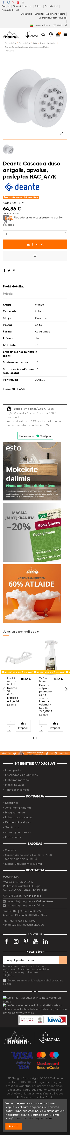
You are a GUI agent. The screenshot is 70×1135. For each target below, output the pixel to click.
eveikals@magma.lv (20, 901)
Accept (13, 1126)
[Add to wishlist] (35, 256)
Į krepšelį (38, 244)
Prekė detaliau (13, 286)
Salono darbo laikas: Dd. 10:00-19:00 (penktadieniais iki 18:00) (28, 856)
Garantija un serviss (18, 832)
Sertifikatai (12, 827)
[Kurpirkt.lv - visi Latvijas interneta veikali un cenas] (35, 999)
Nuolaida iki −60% (10, 10)
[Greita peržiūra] (21, 674)
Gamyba (6, 6)
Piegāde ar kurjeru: (26, 217)
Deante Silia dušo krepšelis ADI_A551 (13, 694)
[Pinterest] (14, 270)
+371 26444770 (12, 889)
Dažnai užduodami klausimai (53, 18)
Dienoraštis (26, 14)
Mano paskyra (14, 770)
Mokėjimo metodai (17, 779)
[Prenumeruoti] (63, 960)
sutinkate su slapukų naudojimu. (33, 1118)
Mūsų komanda (15, 812)
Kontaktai (39, 14)
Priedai (8, 293)
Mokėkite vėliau (15, 784)
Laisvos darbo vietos (18, 817)
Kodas (7, 202)
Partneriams (13, 837)
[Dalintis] (4, 270)
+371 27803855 (12, 895)
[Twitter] (9, 270)
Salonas (39, 6)
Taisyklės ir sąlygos (17, 789)
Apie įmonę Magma (56, 14)
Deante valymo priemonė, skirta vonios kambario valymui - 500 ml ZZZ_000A (45, 698)
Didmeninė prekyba (23, 6)
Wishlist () (61, 25)
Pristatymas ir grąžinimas (21, 774)
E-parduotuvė (52, 6)
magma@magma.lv (20, 905)
